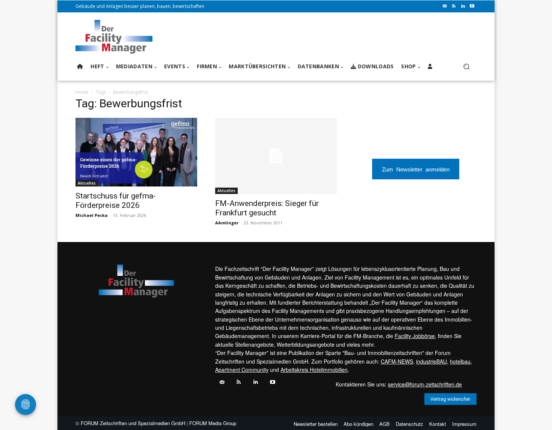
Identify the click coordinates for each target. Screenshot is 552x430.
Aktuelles (87, 183)
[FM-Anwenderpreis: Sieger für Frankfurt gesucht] (276, 156)
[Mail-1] (444, 6)
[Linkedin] (463, 6)
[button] (466, 66)
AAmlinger (226, 223)
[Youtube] (472, 6)
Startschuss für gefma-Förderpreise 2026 (115, 200)
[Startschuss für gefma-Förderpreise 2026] (136, 152)
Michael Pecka (91, 215)
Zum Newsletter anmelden (415, 169)
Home (82, 92)
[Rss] (453, 6)
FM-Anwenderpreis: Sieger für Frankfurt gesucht (267, 208)
